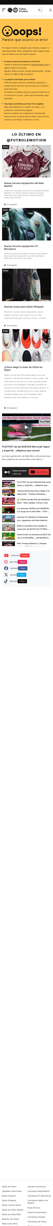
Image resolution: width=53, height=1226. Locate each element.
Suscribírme (41, 472)
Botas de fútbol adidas (12, 1210)
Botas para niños (10, 1223)
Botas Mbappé (9, 1200)
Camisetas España (36, 1217)
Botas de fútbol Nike (11, 1214)
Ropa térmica (34, 1207)
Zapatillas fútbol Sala (11, 1191)
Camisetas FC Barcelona (39, 1196)
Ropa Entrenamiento (37, 1212)
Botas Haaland (9, 1196)
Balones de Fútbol (10, 1219)
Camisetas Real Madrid (38, 1191)
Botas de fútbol (9, 1186)
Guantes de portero (37, 1186)
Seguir (25, 555)
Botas (5, 147)
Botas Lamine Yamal (11, 1205)
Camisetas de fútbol (37, 1221)
